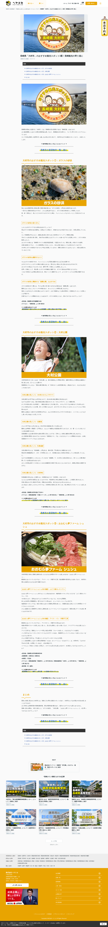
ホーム (65, 3)
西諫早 (27, 866)
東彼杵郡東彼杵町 (64, 855)
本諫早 (19, 866)
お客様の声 (59, 894)
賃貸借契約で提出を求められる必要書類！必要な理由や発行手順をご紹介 (44, 309)
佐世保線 (91, 861)
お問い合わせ (90, 3)
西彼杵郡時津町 (45, 855)
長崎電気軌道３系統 (71, 861)
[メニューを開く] (100, 3)
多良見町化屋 (61, 858)
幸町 (56, 858)
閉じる (103, 924)
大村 (51, 866)
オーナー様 (59, 890)
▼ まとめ (26, 77)
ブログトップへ (54, 844)
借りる (30, 3)
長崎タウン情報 (24, 58)
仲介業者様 (59, 902)
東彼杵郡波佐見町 (75, 855)
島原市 (57, 855)
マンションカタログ (40, 914)
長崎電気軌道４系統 (51, 861)
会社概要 (58, 873)
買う (40, 3)
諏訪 (36, 866)
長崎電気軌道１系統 (29, 861)
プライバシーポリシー (59, 914)
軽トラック (59, 898)
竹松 (44, 866)
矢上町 (29, 858)
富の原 (38, 858)
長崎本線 (20, 861)
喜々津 (32, 866)
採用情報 (58, 881)
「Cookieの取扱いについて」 (17, 924)
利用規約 (49, 914)
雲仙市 (52, 855)
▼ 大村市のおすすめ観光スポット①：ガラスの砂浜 (38, 68)
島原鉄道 (42, 861)
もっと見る (54, 841)
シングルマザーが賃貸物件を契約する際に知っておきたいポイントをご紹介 (45, 500)
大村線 (37, 861)
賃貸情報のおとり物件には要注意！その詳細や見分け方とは (40, 671)
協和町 (43, 858)
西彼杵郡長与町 (36, 855)
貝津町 (20, 858)
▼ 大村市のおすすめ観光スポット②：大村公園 (37, 71)
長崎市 (19, 855)
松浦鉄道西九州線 (22, 863)
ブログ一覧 (70, 3)
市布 (48, 866)
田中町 (24, 858)
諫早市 (24, 855)
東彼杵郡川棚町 (85, 855)
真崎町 (34, 858)
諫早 (23, 866)
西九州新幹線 (61, 861)
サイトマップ (71, 914)
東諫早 (40, 866)
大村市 (29, 855)
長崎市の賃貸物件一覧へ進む (54, 150)
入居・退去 (59, 885)
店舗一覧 (76, 3)
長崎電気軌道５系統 (82, 861)
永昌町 (52, 858)
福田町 (47, 858)
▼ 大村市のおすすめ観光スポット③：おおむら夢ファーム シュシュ (42, 74)
